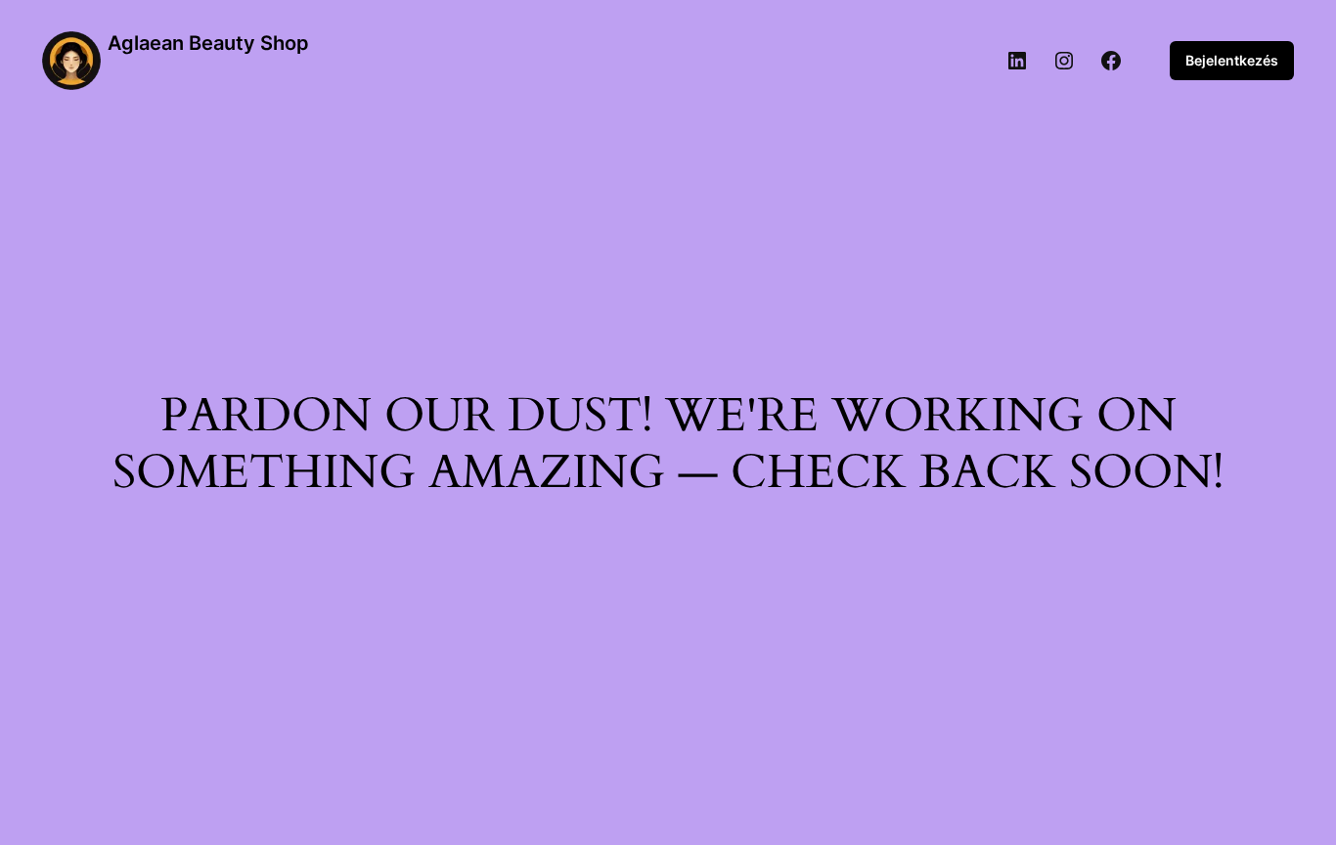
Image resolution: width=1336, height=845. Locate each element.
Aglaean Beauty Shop (208, 43)
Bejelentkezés (1231, 60)
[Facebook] (1111, 60)
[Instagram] (1064, 60)
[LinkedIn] (1017, 60)
